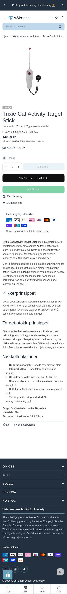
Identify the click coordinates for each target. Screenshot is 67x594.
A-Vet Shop (17, 580)
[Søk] (60, 26)
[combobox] (33, 26)
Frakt (22, 141)
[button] (4, 5)
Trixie (20, 126)
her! (29, 401)
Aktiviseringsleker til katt (25, 36)
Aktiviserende (40, 126)
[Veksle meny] (4, 18)
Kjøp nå (33, 189)
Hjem (5, 36)
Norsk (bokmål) (10, 547)
